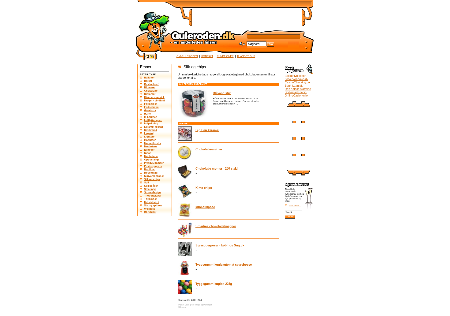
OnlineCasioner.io (296, 95)
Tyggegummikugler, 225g (213, 284)
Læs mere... (295, 205)
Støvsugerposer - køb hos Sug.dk (219, 245)
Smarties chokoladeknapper (215, 226)
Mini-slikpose (205, 207)
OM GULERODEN (187, 56)
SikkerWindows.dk (296, 79)
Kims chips (203, 188)
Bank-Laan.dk (294, 85)
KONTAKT (207, 56)
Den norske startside (298, 89)
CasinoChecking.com (298, 82)
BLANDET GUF (246, 56)
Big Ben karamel (207, 130)
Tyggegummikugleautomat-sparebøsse (223, 264)
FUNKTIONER (225, 56)
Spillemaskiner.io (296, 92)
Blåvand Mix (222, 93)
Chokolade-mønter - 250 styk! (216, 168)
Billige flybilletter (295, 76)
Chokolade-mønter (208, 149)
